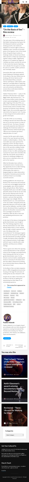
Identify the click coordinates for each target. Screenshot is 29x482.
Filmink (12, 297)
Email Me (4, 470)
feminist (12, 295)
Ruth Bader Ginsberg (8, 306)
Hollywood (18, 300)
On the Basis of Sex (17, 302)
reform (18, 304)
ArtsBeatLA (6, 293)
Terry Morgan (9, 423)
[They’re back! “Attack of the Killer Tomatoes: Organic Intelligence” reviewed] (14, 366)
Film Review (10, 26)
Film (5, 26)
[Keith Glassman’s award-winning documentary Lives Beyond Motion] (14, 390)
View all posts (7, 338)
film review (6, 297)
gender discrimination (9, 300)
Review (15, 26)
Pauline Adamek (8, 35)
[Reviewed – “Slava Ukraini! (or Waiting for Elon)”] (14, 415)
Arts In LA (13, 291)
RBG (14, 304)
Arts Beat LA (7, 291)
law (24, 300)
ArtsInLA (22, 293)
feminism (6, 295)
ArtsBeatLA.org (14, 293)
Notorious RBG (7, 302)
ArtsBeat (20, 291)
